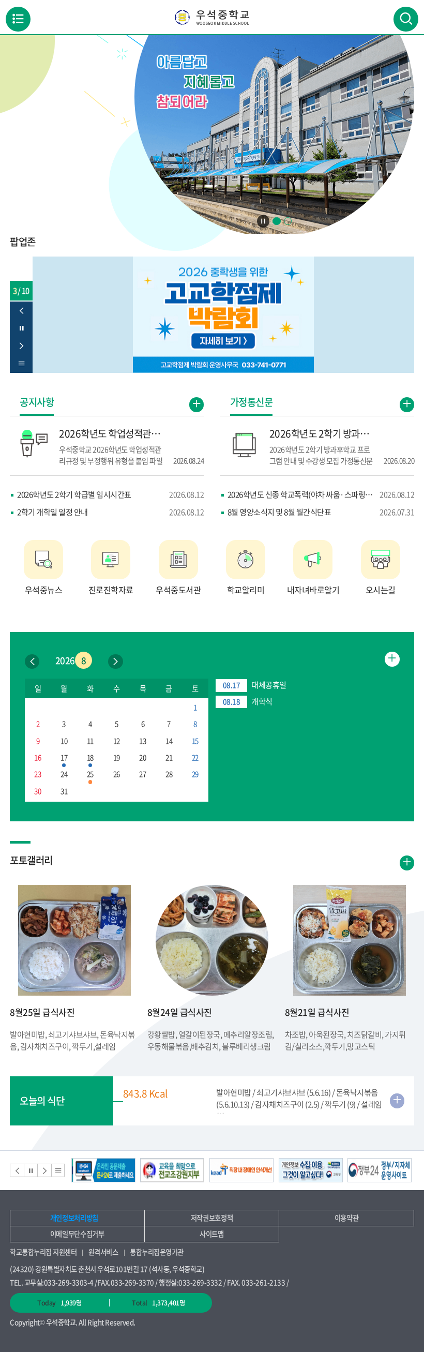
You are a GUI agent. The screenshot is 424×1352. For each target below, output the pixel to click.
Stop (263, 221)
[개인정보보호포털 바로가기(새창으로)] (311, 1170)
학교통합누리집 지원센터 (43, 1252)
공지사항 (37, 403)
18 (90, 757)
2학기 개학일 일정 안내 (110, 512)
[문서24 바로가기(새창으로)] (103, 1170)
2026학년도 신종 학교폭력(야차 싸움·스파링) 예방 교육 (321, 494)
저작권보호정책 (212, 1218)
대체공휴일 (254, 684)
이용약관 (347, 1218)
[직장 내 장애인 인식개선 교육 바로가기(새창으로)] (241, 1170)
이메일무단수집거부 (77, 1234)
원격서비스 (103, 1252)
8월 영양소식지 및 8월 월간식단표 (321, 512)
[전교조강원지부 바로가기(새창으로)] (172, 1170)
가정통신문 (251, 403)
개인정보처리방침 (74, 1218)
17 (63, 757)
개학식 (247, 701)
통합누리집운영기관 (157, 1252)
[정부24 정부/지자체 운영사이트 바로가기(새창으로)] (379, 1170)
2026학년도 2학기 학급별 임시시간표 (110, 494)
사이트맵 (212, 1234)
